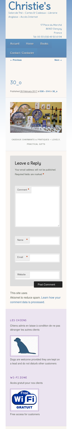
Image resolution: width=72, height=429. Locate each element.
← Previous (16, 59)
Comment (23, 189)
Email (22, 257)
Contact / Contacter (22, 53)
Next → (58, 59)
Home (30, 43)
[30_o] (36, 117)
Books (44, 43)
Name (22, 240)
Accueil (14, 43)
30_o (54, 91)
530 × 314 (45, 91)
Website (21, 274)
